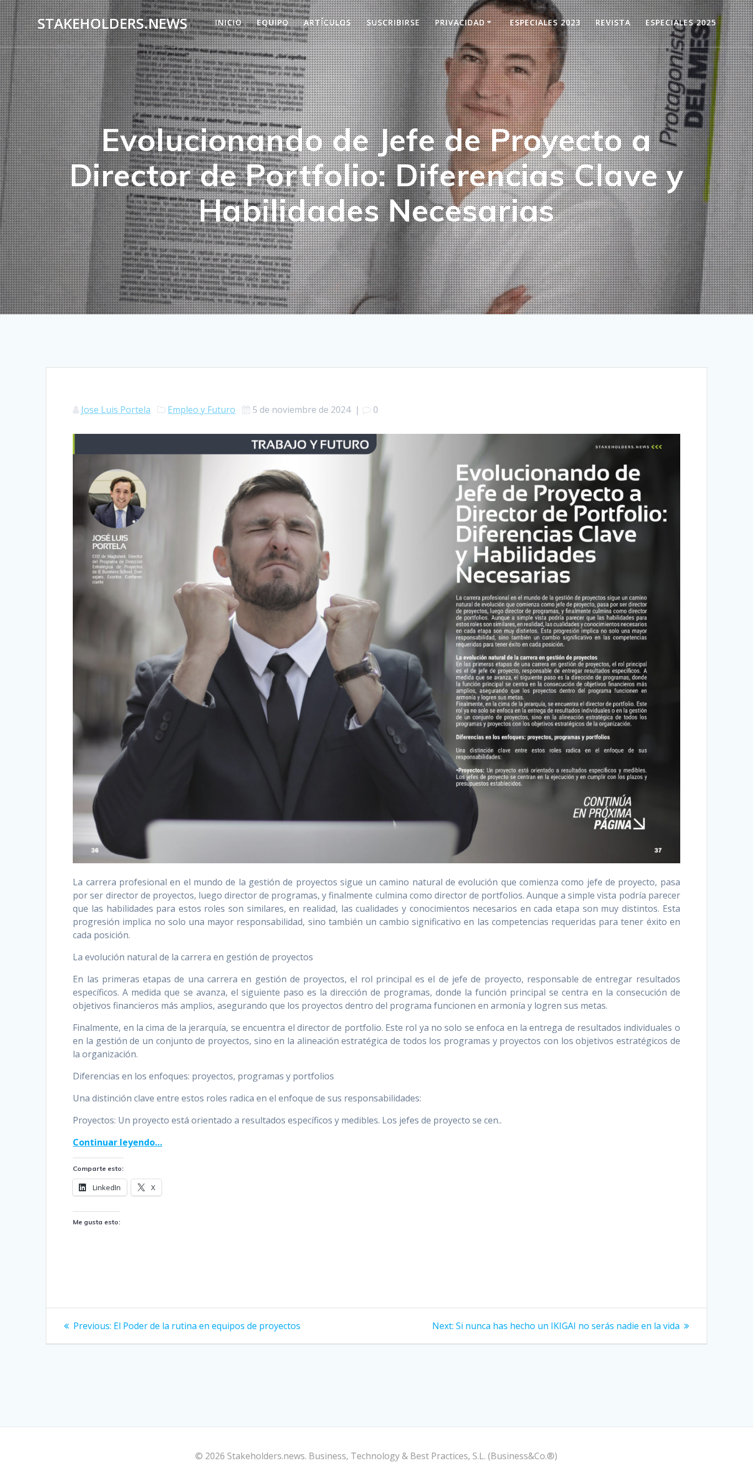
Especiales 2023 (545, 22)
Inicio (228, 22)
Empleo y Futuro (201, 410)
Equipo (273, 22)
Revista (613, 22)
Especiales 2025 (681, 22)
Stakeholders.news (112, 24)
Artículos (327, 22)
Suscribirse (393, 22)
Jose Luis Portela (115, 410)
